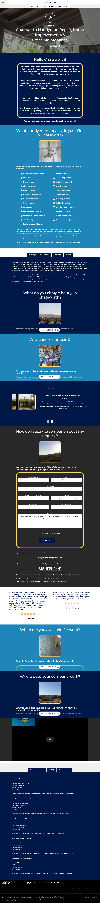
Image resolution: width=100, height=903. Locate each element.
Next (52, 421)
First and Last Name (34, 477)
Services (67, 889)
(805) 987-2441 (35, 883)
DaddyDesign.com (94, 897)
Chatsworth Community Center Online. (63, 793)
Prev (48, 421)
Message (50, 513)
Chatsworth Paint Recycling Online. (62, 873)
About (76, 889)
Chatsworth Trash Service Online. (54, 833)
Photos (81, 889)
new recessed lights (38, 88)
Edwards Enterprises (3, 2)
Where (66, 6)
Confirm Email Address (66, 504)
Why (45, 6)
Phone (66, 477)
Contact (51, 6)
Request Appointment (48, 46)
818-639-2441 (52, 2)
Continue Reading (48, 330)
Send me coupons (45, 533)
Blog (85, 889)
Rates (38, 6)
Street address (50, 486)
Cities (72, 889)
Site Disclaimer (94, 896)
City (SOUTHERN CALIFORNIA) (33, 495)
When (59, 6)
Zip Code (66, 495)
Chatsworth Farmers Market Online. (62, 813)
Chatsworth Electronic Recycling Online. (61, 853)
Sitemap (88, 896)
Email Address (33, 504)
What (32, 6)
